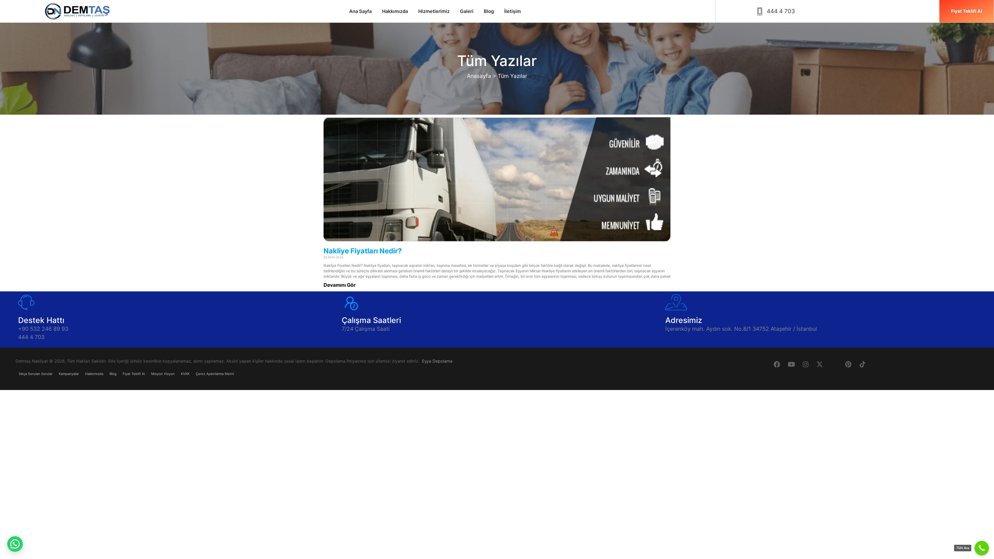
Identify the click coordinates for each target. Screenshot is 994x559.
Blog (489, 11)
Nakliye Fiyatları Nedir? (363, 251)
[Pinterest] (848, 364)
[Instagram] (805, 364)
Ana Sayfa (360, 11)
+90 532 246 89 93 (43, 329)
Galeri (466, 11)
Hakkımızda (395, 11)
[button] (15, 544)
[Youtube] (791, 364)
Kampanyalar (69, 374)
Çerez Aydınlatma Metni (215, 374)
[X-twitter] (819, 364)
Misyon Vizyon (163, 374)
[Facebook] (777, 364)
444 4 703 (31, 337)
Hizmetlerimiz (434, 11)
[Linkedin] (834, 364)
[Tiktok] (862, 364)
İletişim (512, 11)
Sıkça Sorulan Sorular (36, 374)
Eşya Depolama (437, 361)
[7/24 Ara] (982, 548)
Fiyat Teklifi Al (134, 374)
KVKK (185, 374)
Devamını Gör (340, 285)
